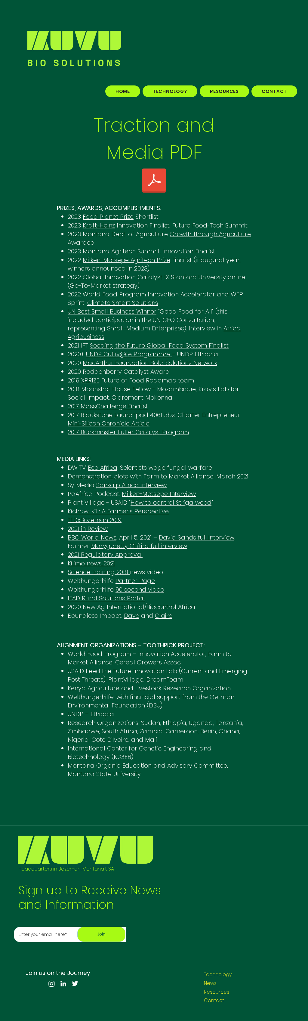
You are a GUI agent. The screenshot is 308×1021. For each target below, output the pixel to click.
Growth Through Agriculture (210, 234)
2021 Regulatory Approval (105, 554)
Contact (214, 1000)
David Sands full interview (196, 537)
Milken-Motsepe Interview (159, 494)
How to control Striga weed (171, 502)
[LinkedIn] (63, 983)
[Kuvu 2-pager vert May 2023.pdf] (154, 181)
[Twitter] (75, 983)
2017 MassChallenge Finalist (108, 406)
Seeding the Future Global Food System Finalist (159, 345)
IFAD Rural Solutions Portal (106, 598)
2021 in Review (88, 528)
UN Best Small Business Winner (112, 311)
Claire (163, 615)
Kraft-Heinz (99, 225)
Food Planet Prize (108, 216)
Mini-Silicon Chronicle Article (108, 423)
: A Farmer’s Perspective (134, 511)
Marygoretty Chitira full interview (139, 546)
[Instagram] (52, 983)
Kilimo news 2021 (91, 563)
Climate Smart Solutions (122, 303)
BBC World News (92, 537)
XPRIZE (90, 380)
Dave (131, 615)
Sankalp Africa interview (131, 485)
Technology (218, 974)
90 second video (140, 589)
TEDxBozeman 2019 (95, 520)
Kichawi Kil (82, 511)
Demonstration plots (99, 476)
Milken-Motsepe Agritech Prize (126, 260)
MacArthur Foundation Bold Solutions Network (150, 363)
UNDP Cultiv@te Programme (129, 354)
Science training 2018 (99, 572)
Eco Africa (102, 467)
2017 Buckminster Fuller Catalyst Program (128, 432)
